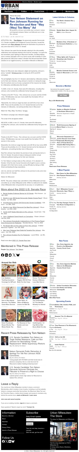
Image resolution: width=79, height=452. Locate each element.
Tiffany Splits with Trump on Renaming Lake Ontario (66, 58)
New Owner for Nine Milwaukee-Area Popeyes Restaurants (67, 174)
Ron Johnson (15, 44)
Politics (24, 11)
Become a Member (63, 86)
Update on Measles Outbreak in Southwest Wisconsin (66, 110)
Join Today (63, 95)
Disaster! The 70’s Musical (63, 316)
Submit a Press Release (9, 430)
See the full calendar (55, 350)
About (4, 419)
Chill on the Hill (60, 337)
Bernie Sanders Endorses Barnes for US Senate (18, 193)
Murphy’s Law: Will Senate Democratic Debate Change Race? (22, 198)
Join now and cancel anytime (10, 399)
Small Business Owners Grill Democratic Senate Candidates (22, 203)
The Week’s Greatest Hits (65, 21)
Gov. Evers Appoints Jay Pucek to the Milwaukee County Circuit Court (65, 246)
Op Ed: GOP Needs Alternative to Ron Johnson (18, 212)
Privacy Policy (6, 427)
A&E (54, 11)
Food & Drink (39, 11)
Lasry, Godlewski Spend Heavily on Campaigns (18, 216)
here (26, 111)
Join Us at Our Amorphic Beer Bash (11, 2)
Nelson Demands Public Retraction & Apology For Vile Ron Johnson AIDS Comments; (25, 353)
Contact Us (30, 407)
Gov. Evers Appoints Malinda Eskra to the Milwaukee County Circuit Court (66, 266)
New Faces (63, 240)
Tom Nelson (6, 37)
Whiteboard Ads (17, 73)
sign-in (22, 403)
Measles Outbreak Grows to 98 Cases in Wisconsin (67, 72)
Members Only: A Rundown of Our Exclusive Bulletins (66, 43)
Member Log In (38, 2)
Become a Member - (28, 2)
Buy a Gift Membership (56, 101)
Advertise (5, 422)
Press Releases (63, 106)
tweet (27, 115)
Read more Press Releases (58, 166)
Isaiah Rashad (59, 345)
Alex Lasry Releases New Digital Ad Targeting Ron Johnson (22, 230)
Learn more (33, 395)
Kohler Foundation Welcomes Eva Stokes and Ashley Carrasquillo (66, 287)
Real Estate (9, 11)
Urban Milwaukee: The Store (61, 414)
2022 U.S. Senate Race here (21, 240)
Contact (4, 424)
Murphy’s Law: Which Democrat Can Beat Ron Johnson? (21, 207)
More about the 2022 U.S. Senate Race (23, 189)
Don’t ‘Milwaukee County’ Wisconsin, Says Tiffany (65, 190)
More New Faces (54, 298)
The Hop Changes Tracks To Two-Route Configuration (66, 204)
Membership (70, 11)
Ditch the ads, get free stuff (34, 432)
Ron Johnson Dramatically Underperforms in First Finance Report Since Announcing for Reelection (22, 222)
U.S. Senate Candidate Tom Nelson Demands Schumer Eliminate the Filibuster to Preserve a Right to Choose (27, 369)
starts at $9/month (23, 395)
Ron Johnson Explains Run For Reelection (16, 235)
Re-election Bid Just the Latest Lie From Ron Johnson (20, 226)
